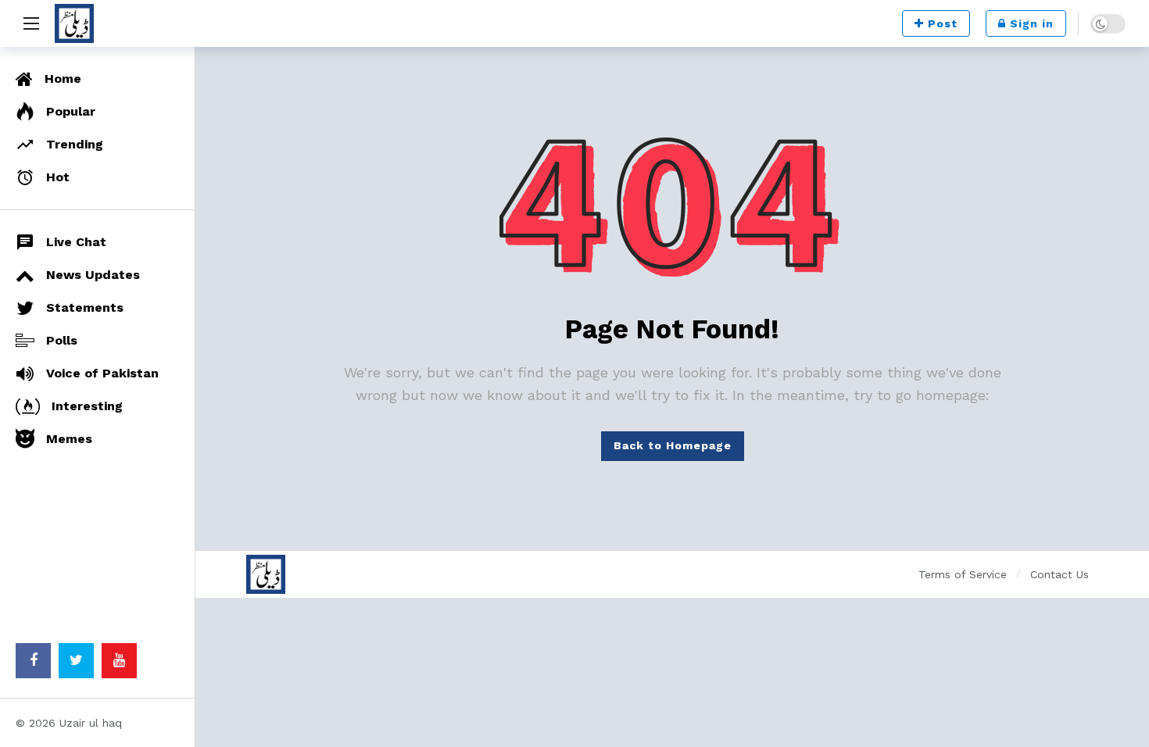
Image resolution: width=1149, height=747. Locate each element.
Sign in (1032, 23)
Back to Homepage (673, 445)
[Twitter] (76, 660)
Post (943, 23)
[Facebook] (33, 660)
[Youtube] (119, 660)
